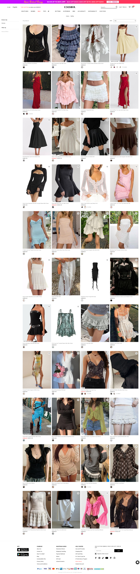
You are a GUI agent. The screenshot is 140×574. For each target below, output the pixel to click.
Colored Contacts (60, 561)
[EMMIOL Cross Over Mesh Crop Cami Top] (82, 394)
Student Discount (80, 564)
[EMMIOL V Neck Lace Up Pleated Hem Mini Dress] (24, 254)
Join (118, 551)
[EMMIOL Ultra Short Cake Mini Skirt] (82, 347)
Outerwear (66, 11)
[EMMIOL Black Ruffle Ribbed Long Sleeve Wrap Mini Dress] (53, 440)
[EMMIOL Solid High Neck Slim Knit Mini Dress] (53, 207)
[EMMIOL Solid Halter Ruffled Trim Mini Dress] (53, 114)
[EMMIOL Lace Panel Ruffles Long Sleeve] (24, 67)
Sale (39, 11)
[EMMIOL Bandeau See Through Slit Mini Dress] (111, 254)
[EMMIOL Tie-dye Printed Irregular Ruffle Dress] (24, 394)
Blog (38, 556)
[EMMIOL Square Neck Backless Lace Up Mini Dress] (24, 300)
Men (74, 11)
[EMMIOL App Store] (23, 551)
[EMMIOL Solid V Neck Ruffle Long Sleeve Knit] (82, 207)
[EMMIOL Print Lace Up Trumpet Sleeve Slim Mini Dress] (53, 347)
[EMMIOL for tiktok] (103, 558)
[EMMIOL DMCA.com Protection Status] (99, 570)
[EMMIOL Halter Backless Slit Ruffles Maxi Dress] (24, 114)
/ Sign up (124, 7)
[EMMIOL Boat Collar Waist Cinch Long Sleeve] (53, 487)
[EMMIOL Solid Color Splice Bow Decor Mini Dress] (53, 254)
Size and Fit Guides (80, 548)
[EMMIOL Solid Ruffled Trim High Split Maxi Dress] (111, 114)
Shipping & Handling (61, 551)
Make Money (79, 561)
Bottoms (58, 11)
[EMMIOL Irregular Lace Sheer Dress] (111, 347)
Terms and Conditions (42, 564)
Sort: (111, 20)
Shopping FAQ (79, 551)
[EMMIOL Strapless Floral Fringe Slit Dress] (82, 300)
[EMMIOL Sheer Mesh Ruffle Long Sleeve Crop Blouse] (82, 440)
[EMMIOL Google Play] (23, 555)
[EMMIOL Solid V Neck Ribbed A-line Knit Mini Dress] (53, 160)
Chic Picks (102, 11)
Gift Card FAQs (79, 554)
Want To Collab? (41, 554)
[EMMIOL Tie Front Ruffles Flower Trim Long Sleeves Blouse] (111, 534)
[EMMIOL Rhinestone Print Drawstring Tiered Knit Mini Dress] (24, 534)
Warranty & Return (60, 548)
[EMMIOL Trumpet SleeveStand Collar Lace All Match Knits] (111, 300)
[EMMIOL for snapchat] (114, 558)
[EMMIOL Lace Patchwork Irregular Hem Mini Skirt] (82, 254)
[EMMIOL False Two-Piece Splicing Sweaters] (82, 487)
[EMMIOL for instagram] (99, 558)
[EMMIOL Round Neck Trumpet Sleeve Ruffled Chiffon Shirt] (82, 67)
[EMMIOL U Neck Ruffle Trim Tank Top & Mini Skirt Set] (111, 207)
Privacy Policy (40, 561)
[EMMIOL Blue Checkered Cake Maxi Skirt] (53, 67)
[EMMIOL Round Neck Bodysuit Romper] (53, 394)
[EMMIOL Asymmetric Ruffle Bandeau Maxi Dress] (24, 440)
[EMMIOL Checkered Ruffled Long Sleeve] (111, 487)
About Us (39, 548)
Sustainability (92, 11)
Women (33, 11)
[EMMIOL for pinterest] (111, 558)
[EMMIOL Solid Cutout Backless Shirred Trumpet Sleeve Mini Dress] (24, 207)
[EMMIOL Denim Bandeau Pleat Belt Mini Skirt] (24, 347)
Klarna (57, 556)
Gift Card (58, 559)
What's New (24, 11)
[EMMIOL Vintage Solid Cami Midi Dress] (111, 67)
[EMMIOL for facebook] (96, 558)
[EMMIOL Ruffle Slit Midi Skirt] (53, 300)
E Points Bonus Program (81, 559)
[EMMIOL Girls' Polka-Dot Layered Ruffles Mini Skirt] (111, 440)
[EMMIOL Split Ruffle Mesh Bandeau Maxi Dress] (111, 394)
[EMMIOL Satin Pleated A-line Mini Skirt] (82, 160)
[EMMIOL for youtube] (106, 558)
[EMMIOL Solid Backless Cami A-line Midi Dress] (24, 160)
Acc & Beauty (82, 11)
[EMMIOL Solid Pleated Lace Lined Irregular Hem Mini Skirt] (111, 160)
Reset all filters (5, 31)
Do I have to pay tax (80, 556)
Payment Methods (60, 554)
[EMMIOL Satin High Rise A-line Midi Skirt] (53, 534)
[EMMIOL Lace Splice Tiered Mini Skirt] (82, 114)
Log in (120, 7)
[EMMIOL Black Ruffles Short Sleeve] (24, 487)
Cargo (50, 11)
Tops (44, 11)
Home (67, 16)
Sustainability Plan (41, 559)
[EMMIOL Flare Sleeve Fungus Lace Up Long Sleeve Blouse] (82, 534)
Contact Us (39, 551)
